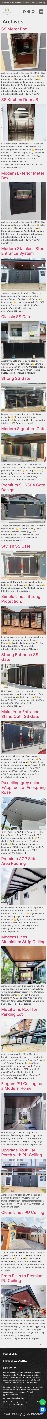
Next (42, 1344)
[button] (41, 11)
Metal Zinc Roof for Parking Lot (19, 1012)
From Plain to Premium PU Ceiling (22, 1278)
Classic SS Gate (16, 316)
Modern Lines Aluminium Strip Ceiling (23, 939)
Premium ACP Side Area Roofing (19, 861)
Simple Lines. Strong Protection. (20, 599)
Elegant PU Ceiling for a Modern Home (22, 1086)
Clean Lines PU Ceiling (22, 1212)
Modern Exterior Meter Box (22, 175)
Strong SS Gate (15, 378)
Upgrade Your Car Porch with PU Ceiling (21, 1152)
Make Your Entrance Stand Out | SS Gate (20, 714)
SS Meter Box (14, 29)
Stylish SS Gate (16, 546)
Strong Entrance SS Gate (19, 657)
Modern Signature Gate (23, 428)
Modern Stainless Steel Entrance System (23, 251)
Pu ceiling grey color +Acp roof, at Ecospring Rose (23, 787)
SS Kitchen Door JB (19, 99)
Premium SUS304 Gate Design (23, 487)
